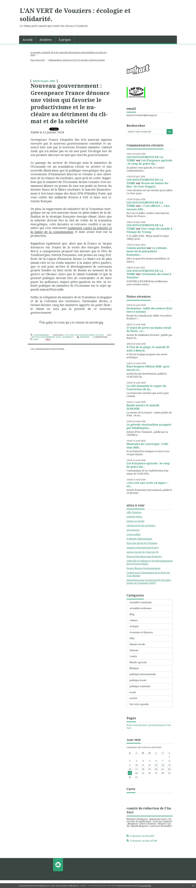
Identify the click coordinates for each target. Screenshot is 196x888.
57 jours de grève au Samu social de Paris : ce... (149, 329)
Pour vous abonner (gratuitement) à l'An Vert (149, 727)
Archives (45, 40)
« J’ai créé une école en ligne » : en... (147, 484)
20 (156, 769)
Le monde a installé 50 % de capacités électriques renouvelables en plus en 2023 (68, 53)
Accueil (27, 40)
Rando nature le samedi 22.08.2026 (143, 406)
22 (169, 769)
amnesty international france (143, 547)
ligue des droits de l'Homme (142, 543)
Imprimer (84, 337)
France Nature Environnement (143, 568)
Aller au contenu (10, 2)
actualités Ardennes (140, 608)
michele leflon (134, 516)
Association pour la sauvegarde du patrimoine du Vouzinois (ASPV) (149, 581)
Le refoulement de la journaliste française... (147, 251)
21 (163, 769)
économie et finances (141, 632)
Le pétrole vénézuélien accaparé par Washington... (149, 426)
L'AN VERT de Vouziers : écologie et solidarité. (75, 14)
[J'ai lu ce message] (193, 885)
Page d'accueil (37, 60)
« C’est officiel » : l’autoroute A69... (148, 207)
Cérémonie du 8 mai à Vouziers (149, 275)
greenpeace (68, 337)
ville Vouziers (134, 512)
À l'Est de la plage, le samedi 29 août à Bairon (148, 348)
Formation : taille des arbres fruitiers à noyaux (150, 310)
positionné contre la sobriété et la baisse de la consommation (71, 230)
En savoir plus (145, 885)
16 (130, 769)
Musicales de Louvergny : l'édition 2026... (148, 445)
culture (134, 620)
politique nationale (85, 335)
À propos (65, 40)
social (133, 692)
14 (163, 765)
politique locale (138, 680)
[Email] (58, 864)
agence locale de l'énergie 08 (142, 552)
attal (58, 337)
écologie (69, 335)
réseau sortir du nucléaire (141, 525)
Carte (131, 789)
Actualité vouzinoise (141, 602)
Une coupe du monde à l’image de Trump (149, 230)
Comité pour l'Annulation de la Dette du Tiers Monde (148, 574)
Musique (134, 668)
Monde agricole (138, 662)
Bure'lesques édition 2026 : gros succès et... (148, 368)
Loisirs (133, 656)
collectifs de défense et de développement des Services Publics (150, 562)
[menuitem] (27, 39)
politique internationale (143, 674)
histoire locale (137, 644)
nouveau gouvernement (43, 337)
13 (156, 765)
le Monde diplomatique (139, 538)
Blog (132, 614)
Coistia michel (136, 248)
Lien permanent (41, 335)
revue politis (133, 534)
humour (134, 650)
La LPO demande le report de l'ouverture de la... (146, 387)
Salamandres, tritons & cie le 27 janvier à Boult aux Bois (76, 60)
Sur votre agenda (139, 704)
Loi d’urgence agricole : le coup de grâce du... (149, 162)
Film (132, 638)
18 (143, 769)
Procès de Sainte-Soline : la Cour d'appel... (148, 184)
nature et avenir (135, 521)
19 (149, 769)
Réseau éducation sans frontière (144, 556)
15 (169, 765)
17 (136, 769)
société (100, 335)
